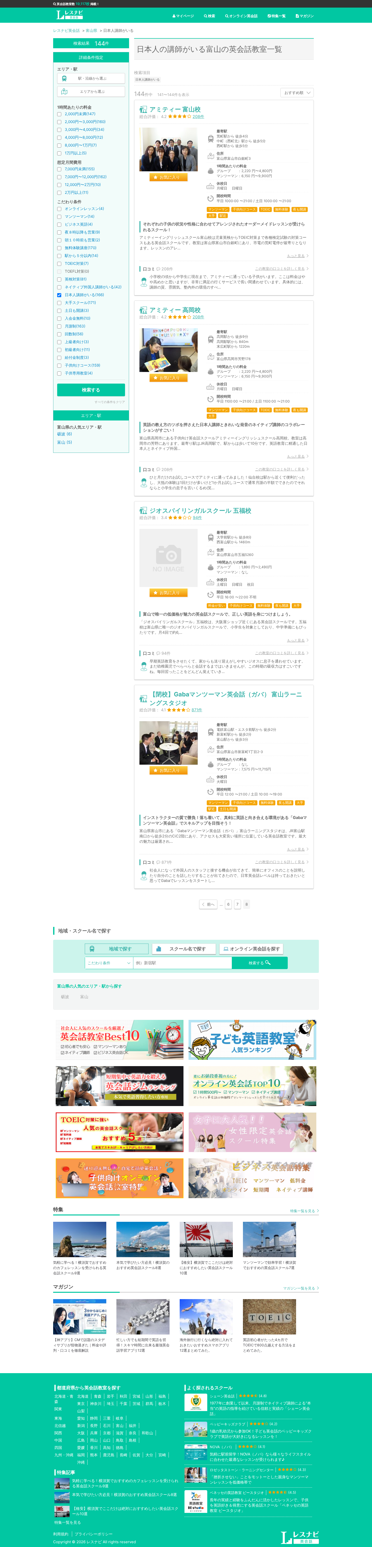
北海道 (83, 1396)
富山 (84, 996)
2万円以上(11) (76, 192)
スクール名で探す (188, 948)
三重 (107, 1418)
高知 (107, 1447)
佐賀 (136, 1454)
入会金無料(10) (77, 318)
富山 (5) (64, 442)
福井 (132, 1425)
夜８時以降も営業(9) (82, 232)
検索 (211, 16)
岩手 (110, 1396)
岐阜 (119, 1418)
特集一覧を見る (302, 1211)
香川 (94, 1447)
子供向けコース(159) (82, 365)
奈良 (132, 1433)
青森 (97, 1396)
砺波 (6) (64, 433)
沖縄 (81, 1462)
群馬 (149, 1403)
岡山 (94, 1440)
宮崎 (162, 1454)
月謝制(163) (75, 326)
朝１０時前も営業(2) (82, 240)
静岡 (94, 1418)
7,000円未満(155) (80, 169)
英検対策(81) (76, 279)
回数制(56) (74, 334)
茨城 (136, 1403)
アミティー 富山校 (175, 109)
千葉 (123, 1403)
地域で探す (120, 948)
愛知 (81, 1418)
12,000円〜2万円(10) (83, 184)
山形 (149, 1396)
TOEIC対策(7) (77, 263)
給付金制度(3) (77, 357)
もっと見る (296, 255)
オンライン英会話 (243, 16)
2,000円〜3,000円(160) (85, 121)
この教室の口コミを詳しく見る (280, 268)
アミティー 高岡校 (175, 310)
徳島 (119, 1447)
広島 (81, 1440)
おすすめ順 (293, 92)
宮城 (136, 1396)
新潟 (81, 1425)
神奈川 (95, 1403)
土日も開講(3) (77, 310)
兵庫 (94, 1433)
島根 (132, 1440)
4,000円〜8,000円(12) (84, 137)
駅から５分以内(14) (81, 255)
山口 (107, 1440)
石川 (107, 1425)
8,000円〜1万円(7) (81, 145)
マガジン (307, 16)
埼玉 (110, 1403)
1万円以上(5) (76, 153)
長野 (94, 1425)
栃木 (162, 1403)
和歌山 (147, 1433)
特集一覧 (279, 16)
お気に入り (170, 177)
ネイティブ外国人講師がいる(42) (93, 287)
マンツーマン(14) (79, 216)
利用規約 (60, 1534)
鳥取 (119, 1440)
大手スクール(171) (80, 302)
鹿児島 (108, 1454)
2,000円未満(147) (80, 113)
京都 (107, 1433)
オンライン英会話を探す (255, 948)
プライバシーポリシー (94, 1534)
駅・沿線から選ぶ (92, 78)
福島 (162, 1396)
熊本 (94, 1454)
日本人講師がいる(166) (84, 294)
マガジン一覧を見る (299, 1288)
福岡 (81, 1454)
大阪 (81, 1433)
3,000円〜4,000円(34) (84, 129)
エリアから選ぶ (92, 91)
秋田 (123, 1396)
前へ (211, 904)
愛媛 (81, 1447)
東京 (81, 1403)
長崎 (123, 1454)
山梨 (81, 1411)
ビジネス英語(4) (79, 224)
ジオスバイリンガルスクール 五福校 (200, 510)
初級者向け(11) (77, 349)
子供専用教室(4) (79, 373)
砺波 (65, 996)
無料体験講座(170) (80, 247)
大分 (149, 1454)
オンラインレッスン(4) (84, 208)
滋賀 (119, 1433)
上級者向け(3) (77, 341)
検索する (91, 389)
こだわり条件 (99, 962)
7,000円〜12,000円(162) (86, 176)
